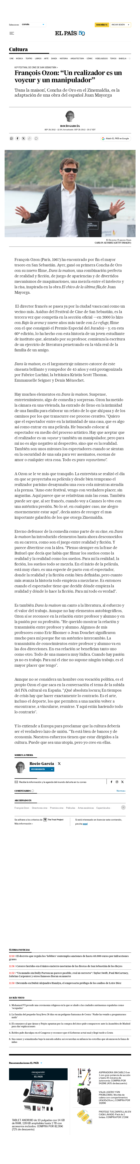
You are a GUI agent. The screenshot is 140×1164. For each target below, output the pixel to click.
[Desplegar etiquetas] (123, 807)
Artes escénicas (86, 807)
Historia (64, 58)
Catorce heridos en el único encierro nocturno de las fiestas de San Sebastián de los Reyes (69, 966)
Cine (11, 58)
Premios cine (56, 807)
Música (19, 58)
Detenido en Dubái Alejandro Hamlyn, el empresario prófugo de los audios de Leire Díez (68, 983)
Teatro (29, 58)
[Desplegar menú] (12, 33)
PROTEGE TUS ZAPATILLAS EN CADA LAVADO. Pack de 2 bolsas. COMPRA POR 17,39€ (115, 1114)
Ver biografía (38, 769)
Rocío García (70, 126)
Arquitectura (77, 58)
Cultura (18, 49)
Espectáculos (103, 807)
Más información (23, 823)
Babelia (122, 58)
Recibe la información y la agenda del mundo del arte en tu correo (52, 782)
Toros (113, 58)
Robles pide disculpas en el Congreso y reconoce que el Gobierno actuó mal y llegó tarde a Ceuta (62, 1032)
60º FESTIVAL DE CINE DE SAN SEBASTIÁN (35, 67)
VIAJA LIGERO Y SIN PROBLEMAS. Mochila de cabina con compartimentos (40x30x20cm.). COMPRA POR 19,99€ (114, 1097)
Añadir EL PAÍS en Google (117, 138)
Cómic (90, 58)
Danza (54, 58)
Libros (38, 58)
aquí (85, 823)
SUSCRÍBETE (102, 25)
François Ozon (22, 807)
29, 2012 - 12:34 (53, 130)
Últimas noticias (19, 950)
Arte (46, 58)
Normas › (121, 791)
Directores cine (39, 807)
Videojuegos (101, 58)
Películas (70, 807)
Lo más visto (16, 997)
